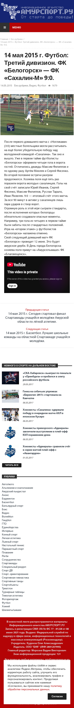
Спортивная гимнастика (15, 577)
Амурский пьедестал (14, 491)
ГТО (4, 523)
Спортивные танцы (12, 581)
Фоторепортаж (10, 599)
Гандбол (6, 520)
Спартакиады (9, 563)
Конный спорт (9, 534)
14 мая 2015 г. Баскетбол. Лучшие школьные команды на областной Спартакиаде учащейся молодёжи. (37, 335)
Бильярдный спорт (12, 505)
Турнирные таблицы (13, 592)
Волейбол (7, 516)
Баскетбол (8, 502)
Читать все (11, 465)
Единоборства (10, 527)
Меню (16, 27)
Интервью (7, 531)
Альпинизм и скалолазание (17, 487)
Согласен (57, 696)
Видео (32, 85)
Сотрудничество (11, 559)
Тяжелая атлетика (12, 595)
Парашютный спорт (13, 548)
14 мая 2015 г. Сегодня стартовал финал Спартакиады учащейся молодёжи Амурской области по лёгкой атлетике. (37, 315)
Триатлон (7, 588)
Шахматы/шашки (11, 610)
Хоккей (6, 606)
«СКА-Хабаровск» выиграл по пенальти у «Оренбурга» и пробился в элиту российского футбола (47, 376)
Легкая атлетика (11, 538)
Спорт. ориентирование (15, 574)
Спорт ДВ (7, 570)
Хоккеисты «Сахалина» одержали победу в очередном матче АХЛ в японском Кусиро (43, 413)
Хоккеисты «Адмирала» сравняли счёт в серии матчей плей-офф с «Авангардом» (46, 450)
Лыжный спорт (10, 541)
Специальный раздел (14, 566)
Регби (5, 556)
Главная (4, 39)
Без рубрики (17, 39)
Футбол (42, 85)
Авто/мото (8, 484)
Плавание (7, 552)
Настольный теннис (13, 545)
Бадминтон (8, 498)
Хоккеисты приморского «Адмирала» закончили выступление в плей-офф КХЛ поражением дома (46, 431)
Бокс (4, 509)
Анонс (5, 495)
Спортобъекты (10, 584)
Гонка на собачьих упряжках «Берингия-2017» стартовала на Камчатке (42, 395)
